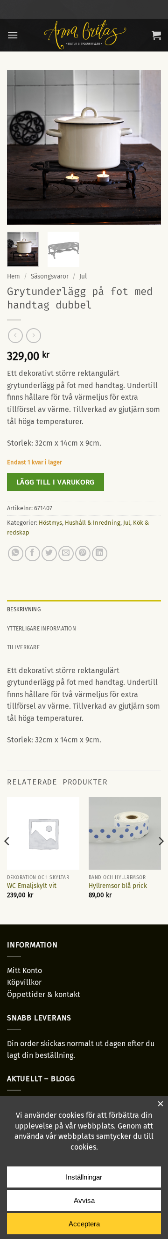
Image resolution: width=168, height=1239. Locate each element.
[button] (12, 34)
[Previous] (22, 147)
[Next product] (15, 335)
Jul (83, 276)
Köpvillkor (24, 982)
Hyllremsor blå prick (118, 886)
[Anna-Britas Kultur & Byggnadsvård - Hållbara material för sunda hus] (85, 35)
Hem (13, 276)
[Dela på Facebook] (32, 553)
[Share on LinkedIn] (99, 553)
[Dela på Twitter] (49, 553)
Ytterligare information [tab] (41, 628)
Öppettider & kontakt (43, 994)
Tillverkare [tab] (23, 647)
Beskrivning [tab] (24, 609)
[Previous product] (33, 335)
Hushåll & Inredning (92, 522)
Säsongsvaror (50, 276)
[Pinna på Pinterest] (83, 553)
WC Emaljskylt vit (31, 886)
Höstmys (50, 522)
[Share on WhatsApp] (15, 553)
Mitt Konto (24, 970)
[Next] (146, 147)
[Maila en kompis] (66, 553)
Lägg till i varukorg (55, 481)
